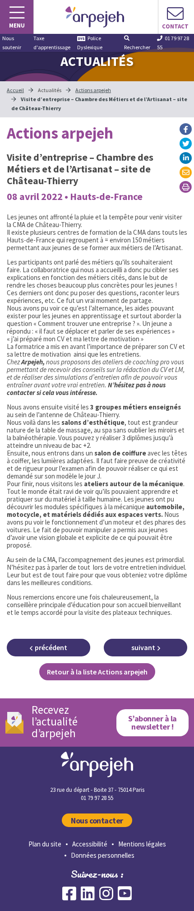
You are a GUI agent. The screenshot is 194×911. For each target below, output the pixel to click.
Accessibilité (89, 844)
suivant (143, 647)
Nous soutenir (11, 43)
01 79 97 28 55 (173, 43)
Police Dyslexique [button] (89, 43)
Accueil (15, 90)
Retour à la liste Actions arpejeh (97, 671)
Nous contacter (97, 820)
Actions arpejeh (93, 90)
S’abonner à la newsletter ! (152, 722)
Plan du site (44, 844)
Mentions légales (142, 844)
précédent (51, 647)
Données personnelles (102, 855)
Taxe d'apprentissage (51, 43)
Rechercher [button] (137, 47)
